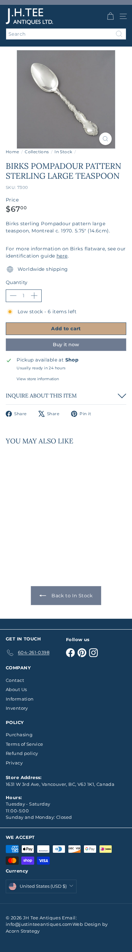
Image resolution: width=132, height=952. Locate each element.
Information (20, 699)
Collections (37, 151)
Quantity (16, 282)
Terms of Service (24, 744)
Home (12, 151)
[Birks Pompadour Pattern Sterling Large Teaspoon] (48, 505)
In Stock (63, 151)
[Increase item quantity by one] (34, 295)
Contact (15, 680)
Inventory (17, 708)
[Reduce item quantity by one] (13, 295)
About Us (16, 689)
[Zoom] (105, 139)
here (62, 256)
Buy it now (66, 344)
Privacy (14, 762)
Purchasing (19, 734)
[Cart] (110, 16)
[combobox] (66, 34)
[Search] (119, 34)
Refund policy (22, 753)
